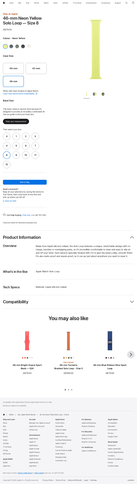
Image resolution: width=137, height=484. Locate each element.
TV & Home (7, 447)
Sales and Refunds (74, 480)
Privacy (111, 433)
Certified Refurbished (63, 440)
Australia (131, 480)
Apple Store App (61, 437)
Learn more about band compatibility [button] (19, 94)
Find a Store (59, 423)
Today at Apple (60, 430)
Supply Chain (113, 437)
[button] (126, 3)
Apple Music (33, 439)
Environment (112, 430)
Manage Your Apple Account (39, 423)
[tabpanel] (96, 51)
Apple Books (33, 463)
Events (110, 463)
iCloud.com (33, 430)
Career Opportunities (115, 452)
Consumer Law (60, 461)
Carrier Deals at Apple (63, 450)
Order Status (60, 454)
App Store (33, 466)
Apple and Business (89, 423)
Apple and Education (89, 435)
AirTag (5, 450)
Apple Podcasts (35, 459)
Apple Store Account (36, 426)
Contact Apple (113, 466)
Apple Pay (6, 466)
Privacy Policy (48, 480)
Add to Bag (25, 182)
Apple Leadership (114, 449)
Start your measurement (16, 121)
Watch (11, 415)
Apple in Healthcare (89, 451)
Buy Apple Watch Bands (26, 415)
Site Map (93, 480)
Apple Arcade (34, 449)
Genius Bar (59, 426)
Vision (5, 440)
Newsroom (112, 445)
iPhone (5, 433)
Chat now (27, 215)
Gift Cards (6, 454)
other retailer (39, 473)
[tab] (86, 94)
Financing (59, 447)
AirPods (6, 443)
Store (5, 423)
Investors (111, 456)
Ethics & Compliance (115, 459)
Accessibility (112, 423)
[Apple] (4, 414)
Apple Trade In (60, 443)
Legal (86, 480)
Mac (4, 426)
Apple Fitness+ (34, 452)
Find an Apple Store (25, 473)
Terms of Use (60, 480)
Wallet (5, 463)
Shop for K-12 (87, 439)
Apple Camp (59, 433)
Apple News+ (34, 456)
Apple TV (32, 442)
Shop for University (89, 442)
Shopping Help (60, 457)
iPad (4, 430)
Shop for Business (88, 426)
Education (111, 426)
